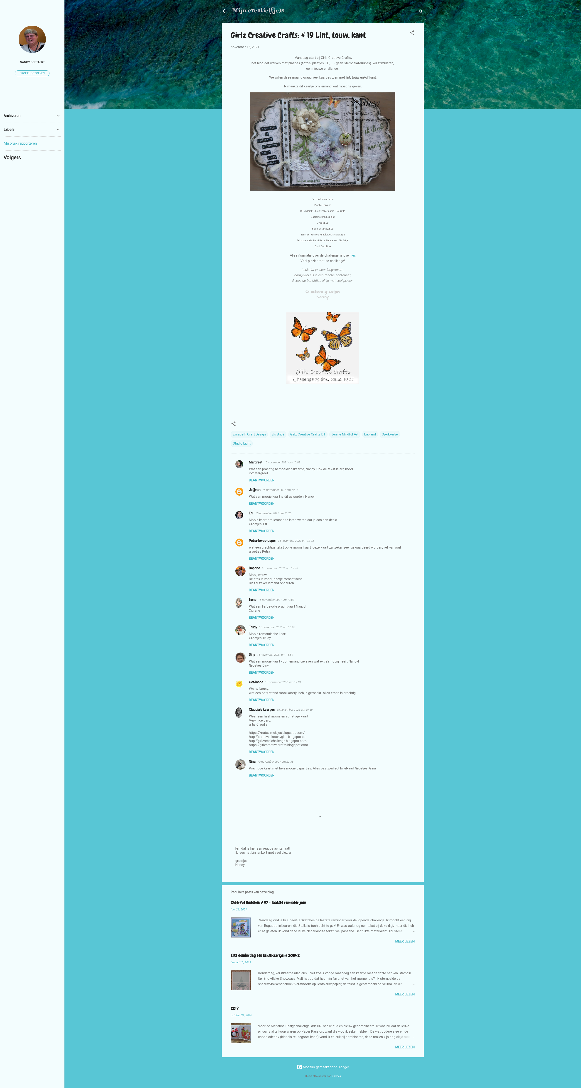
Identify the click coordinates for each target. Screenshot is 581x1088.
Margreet (255, 462)
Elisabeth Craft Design (249, 434)
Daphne (254, 568)
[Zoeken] (421, 12)
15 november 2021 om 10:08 (282, 462)
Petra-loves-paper (262, 541)
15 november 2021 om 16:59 (275, 654)
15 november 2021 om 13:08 (276, 599)
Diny (252, 655)
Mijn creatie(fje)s (258, 11)
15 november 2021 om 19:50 (295, 709)
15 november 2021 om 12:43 (280, 568)
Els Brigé (278, 434)
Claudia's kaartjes (262, 709)
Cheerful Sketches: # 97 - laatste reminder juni (268, 902)
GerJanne (256, 682)
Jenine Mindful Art (344, 434)
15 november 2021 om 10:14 (280, 490)
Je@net (255, 490)
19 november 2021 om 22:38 (275, 761)
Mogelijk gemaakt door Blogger (325, 1067)
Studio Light (242, 443)
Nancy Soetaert (32, 62)
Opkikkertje (390, 434)
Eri (251, 513)
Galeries (336, 1076)
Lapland (370, 434)
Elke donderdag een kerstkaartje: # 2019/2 (265, 955)
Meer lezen (405, 941)
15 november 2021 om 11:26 (273, 513)
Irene (252, 600)
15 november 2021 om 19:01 (283, 682)
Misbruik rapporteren (20, 143)
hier (352, 255)
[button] (412, 33)
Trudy (253, 627)
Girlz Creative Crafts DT (307, 434)
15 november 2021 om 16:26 (277, 627)
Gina (252, 761)
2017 (235, 1008)
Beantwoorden (261, 480)
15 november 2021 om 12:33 (296, 540)
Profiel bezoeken (32, 73)
